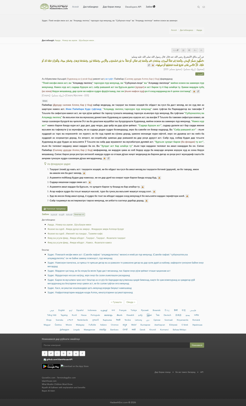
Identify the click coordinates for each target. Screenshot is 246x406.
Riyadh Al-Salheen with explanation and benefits (63, 387)
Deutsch (167, 315)
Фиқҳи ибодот (77, 238)
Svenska (59, 320)
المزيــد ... (199, 74)
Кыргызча (107, 320)
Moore (69, 325)
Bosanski (156, 310)
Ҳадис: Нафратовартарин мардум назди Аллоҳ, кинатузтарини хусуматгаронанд (90, 292)
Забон (149, 7)
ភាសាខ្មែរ (102, 329)
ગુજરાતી (95, 320)
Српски (157, 320)
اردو (70, 310)
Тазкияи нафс (95, 234)
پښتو (188, 315)
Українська (197, 325)
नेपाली (118, 320)
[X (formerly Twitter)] (51, 353)
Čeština (58, 325)
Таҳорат (90, 238)
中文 (184, 310)
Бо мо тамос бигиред (185, 372)
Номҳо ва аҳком (69, 40)
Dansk (142, 329)
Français (122, 310)
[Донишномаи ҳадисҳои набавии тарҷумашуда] (54, 7)
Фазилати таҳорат (115, 238)
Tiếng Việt (51, 315)
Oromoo (114, 325)
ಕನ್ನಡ (125, 325)
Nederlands (82, 320)
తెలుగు (119, 315)
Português (95, 315)
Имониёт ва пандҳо (76, 234)
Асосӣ (75, 7)
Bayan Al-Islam (48, 391)
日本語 (178, 315)
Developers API (133, 7)
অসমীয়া (196, 315)
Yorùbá (128, 320)
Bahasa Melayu (179, 329)
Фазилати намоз (103, 243)
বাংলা (113, 310)
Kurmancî (164, 329)
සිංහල (167, 310)
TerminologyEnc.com (66, 377)
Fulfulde (92, 325)
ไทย (157, 315)
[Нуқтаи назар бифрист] (153, 65)
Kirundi (152, 329)
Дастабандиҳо (90, 7)
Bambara (114, 329)
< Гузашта (116, 302)
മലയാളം (108, 315)
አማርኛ (70, 320)
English (61, 310)
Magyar (47, 325)
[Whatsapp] (57, 353)
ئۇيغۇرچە (104, 310)
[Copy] (149, 65)
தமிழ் (140, 315)
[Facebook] (45, 353)
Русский (144, 310)
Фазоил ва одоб (56, 229)
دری (147, 320)
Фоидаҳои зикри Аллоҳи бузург (107, 229)
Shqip (49, 320)
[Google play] (70, 353)
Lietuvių (138, 320)
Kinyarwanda (182, 320)
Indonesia (92, 310)
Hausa (83, 315)
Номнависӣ (197, 345)
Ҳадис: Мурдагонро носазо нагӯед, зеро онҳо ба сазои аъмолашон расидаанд (89, 275)
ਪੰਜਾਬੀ (125, 329)
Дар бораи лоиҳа (112, 7)
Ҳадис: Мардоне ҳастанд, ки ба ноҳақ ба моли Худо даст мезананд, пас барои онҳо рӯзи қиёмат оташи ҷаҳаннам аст (109, 271)
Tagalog (64, 315)
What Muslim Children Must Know (57, 384)
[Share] (183, 50)
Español (79, 310)
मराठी (134, 329)
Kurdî (74, 315)
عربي (52, 310)
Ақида (199, 30)
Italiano (103, 325)
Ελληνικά (173, 325)
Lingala (76, 329)
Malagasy (80, 325)
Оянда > (130, 302)
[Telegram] (63, 353)
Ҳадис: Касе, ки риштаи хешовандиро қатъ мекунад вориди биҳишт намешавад (90, 288)
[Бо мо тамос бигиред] (203, 7)
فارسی (193, 310)
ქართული (64, 329)
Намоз (89, 243)
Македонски (89, 329)
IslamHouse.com (49, 381)
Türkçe (134, 310)
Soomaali (169, 320)
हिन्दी (176, 310)
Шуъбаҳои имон (86, 40)
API (201, 372)
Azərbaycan (159, 325)
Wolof (133, 325)
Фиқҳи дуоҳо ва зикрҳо (78, 229)
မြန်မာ (149, 315)
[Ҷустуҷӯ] (198, 7)
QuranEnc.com (48, 377)
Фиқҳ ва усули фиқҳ (58, 238)
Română (196, 320)
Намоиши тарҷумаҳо (56, 208)
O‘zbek (185, 325)
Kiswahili (130, 315)
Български (145, 325)
